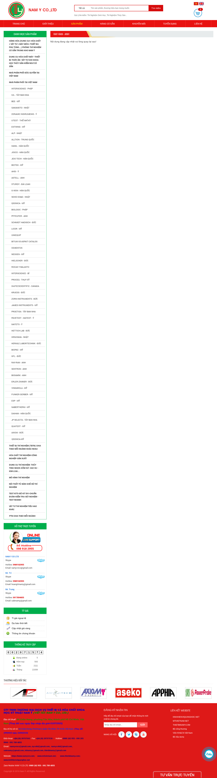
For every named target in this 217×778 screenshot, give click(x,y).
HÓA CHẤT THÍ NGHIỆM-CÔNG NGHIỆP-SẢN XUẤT (23, 457)
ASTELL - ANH (17, 177)
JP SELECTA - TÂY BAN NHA (24, 419)
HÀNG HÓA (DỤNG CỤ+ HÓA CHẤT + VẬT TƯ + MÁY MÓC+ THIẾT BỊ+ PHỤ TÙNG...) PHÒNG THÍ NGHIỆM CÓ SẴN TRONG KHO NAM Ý (25, 45)
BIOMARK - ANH (18, 375)
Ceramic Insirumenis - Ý (24, 114)
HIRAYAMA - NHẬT (20, 337)
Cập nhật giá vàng (21, 628)
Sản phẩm (76, 23)
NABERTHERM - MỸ (20, 407)
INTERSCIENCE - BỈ (20, 273)
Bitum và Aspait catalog (24, 241)
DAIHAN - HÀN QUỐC (21, 413)
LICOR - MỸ (16, 228)
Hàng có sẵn (107, 23)
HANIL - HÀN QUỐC (20, 145)
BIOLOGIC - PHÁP (19, 209)
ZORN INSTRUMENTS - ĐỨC (24, 298)
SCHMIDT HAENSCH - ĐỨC (23, 222)
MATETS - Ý (16, 324)
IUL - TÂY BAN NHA (20, 94)
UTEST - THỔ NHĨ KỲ (21, 120)
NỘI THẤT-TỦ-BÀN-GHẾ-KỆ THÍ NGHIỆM (23, 485)
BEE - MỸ (15, 101)
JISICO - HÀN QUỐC (20, 152)
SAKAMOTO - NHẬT (20, 107)
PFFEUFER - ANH (19, 216)
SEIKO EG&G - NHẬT (20, 196)
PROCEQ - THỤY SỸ (20, 279)
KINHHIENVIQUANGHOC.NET (186, 717)
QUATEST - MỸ (18, 426)
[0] (198, 13)
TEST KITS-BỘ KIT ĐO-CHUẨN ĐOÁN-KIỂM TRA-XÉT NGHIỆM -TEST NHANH (23, 496)
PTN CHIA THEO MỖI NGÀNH (22, 515)
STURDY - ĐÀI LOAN (20, 184)
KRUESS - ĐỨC (18, 292)
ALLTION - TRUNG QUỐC (22, 139)
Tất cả (82, 8)
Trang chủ (19, 23)
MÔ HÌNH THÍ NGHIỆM (19, 477)
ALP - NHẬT (16, 133)
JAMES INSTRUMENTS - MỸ (24, 305)
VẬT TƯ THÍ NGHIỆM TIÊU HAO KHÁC (23, 508)
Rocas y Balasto (20, 266)
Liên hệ (198, 23)
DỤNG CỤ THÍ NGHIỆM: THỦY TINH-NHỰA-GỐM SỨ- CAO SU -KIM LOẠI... (23, 468)
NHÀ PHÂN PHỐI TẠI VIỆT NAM (23, 82)
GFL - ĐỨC (16, 356)
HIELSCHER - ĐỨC (19, 260)
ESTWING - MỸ (18, 126)
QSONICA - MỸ (18, 203)
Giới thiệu (48, 23)
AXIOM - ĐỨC (17, 432)
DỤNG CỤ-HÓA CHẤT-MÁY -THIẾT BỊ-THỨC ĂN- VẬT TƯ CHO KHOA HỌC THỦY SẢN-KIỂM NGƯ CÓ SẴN (24, 61)
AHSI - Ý (15, 171)
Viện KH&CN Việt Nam (183, 733)
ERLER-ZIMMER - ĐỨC (21, 381)
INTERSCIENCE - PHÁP (22, 88)
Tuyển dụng (170, 23)
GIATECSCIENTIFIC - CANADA (25, 286)
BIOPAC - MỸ (17, 349)
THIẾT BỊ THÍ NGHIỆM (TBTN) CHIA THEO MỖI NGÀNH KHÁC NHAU (25, 447)
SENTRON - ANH (19, 368)
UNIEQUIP (16, 235)
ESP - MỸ (15, 400)
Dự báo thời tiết (19, 623)
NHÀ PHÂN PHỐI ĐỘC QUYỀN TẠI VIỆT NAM (24, 74)
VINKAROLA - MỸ (19, 388)
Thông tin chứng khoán (23, 633)
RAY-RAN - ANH (18, 362)
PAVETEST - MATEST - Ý (22, 317)
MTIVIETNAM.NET (181, 721)
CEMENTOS (16, 247)
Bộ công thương (180, 729)
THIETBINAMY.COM (181, 725)
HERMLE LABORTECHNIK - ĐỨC (26, 343)
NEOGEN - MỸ (17, 254)
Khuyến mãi (139, 23)
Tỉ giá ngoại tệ (19, 618)
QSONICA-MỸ (18, 439)
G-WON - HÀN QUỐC (20, 190)
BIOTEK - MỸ (17, 165)
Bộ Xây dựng (178, 737)
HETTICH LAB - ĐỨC (20, 330)
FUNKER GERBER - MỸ (22, 394)
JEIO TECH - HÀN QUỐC (22, 158)
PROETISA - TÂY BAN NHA (23, 311)
